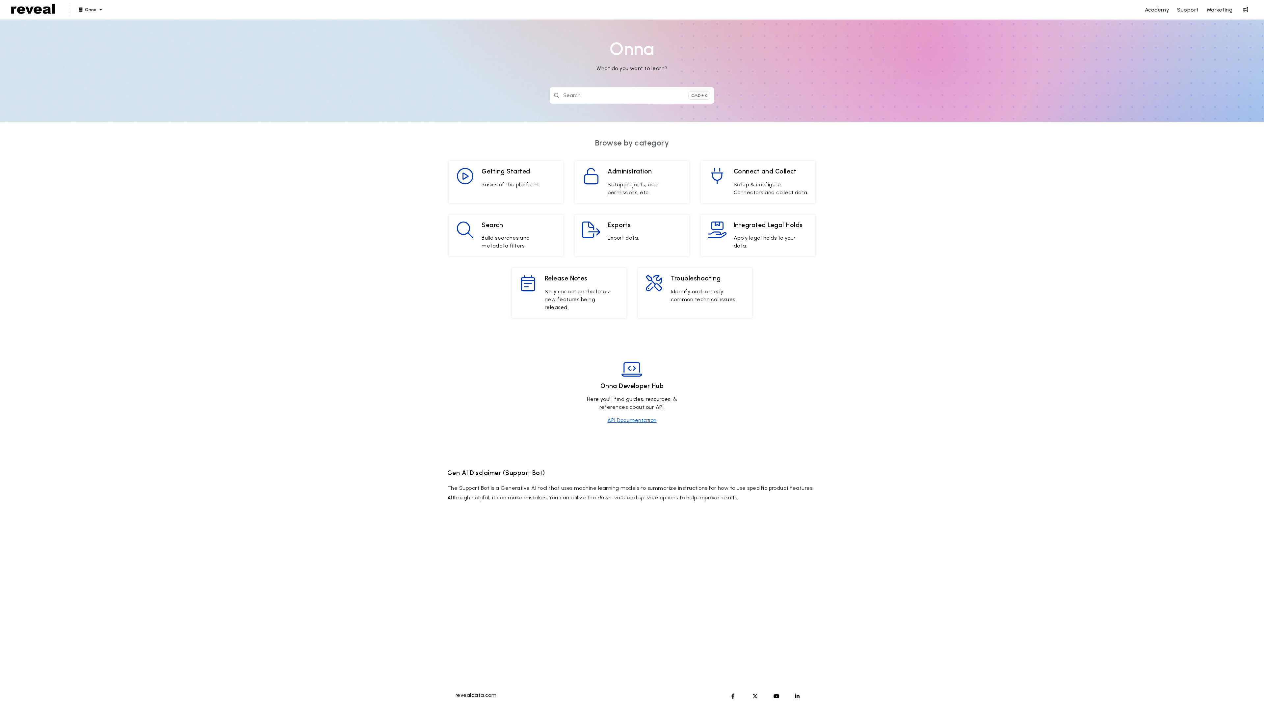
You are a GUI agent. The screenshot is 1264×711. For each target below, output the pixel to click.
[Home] (33, 10)
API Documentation (631, 420)
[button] (1249, 694)
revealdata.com (476, 695)
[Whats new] (1245, 10)
